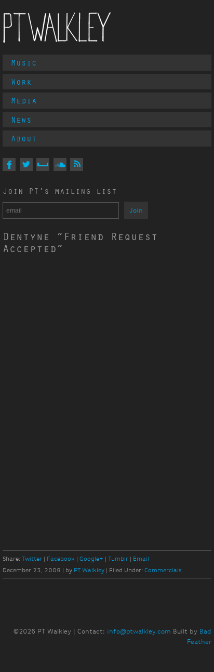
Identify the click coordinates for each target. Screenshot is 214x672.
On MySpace (42, 164)
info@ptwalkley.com (139, 631)
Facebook (61, 558)
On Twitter (26, 164)
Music (24, 62)
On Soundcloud (60, 164)
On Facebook (9, 164)
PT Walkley (57, 27)
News (21, 119)
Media (24, 100)
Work (21, 81)
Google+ (91, 558)
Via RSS (76, 164)
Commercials (163, 570)
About (24, 138)
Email (141, 558)
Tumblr (118, 558)
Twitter (32, 558)
